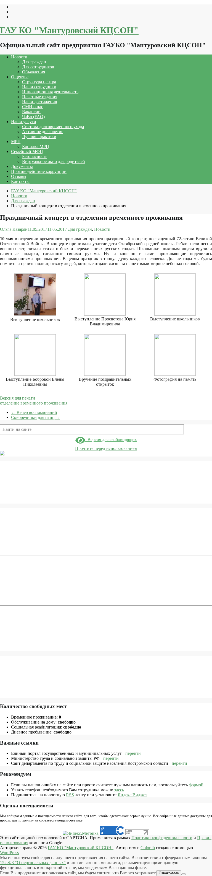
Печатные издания (39, 96)
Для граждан (34, 61)
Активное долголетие (42, 131)
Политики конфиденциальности (161, 837)
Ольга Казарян (14, 229)
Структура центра (39, 81)
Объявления (33, 71)
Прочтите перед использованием (106, 448)
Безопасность (34, 156)
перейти (133, 753)
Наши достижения (39, 101)
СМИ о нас (32, 106)
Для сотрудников (38, 66)
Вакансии (31, 111)
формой (196, 784)
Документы (22, 166)
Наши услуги (23, 121)
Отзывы (18, 176)
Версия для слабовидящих (111, 439)
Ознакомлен (169, 873)
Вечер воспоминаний (34, 412)
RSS (70, 794)
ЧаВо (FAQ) (33, 116)
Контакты (20, 181)
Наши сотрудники (39, 86)
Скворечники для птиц (35, 417)
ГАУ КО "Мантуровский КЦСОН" (69, 30)
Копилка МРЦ (35, 146)
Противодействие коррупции (39, 171)
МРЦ (16, 141)
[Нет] (183, 874)
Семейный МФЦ (27, 151)
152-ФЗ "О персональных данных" (33, 862)
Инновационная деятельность (50, 91)
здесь (119, 789)
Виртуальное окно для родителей (53, 161)
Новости (19, 57)
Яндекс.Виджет (132, 794)
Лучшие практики (39, 136)
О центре (19, 76)
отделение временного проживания (33, 403)
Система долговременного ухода (53, 126)
